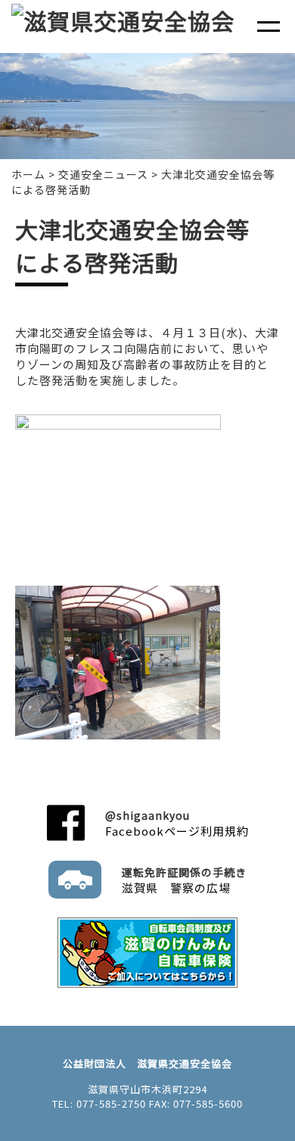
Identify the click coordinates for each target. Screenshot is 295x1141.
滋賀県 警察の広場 (184, 880)
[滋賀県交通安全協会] (122, 20)
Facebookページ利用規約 (177, 823)
